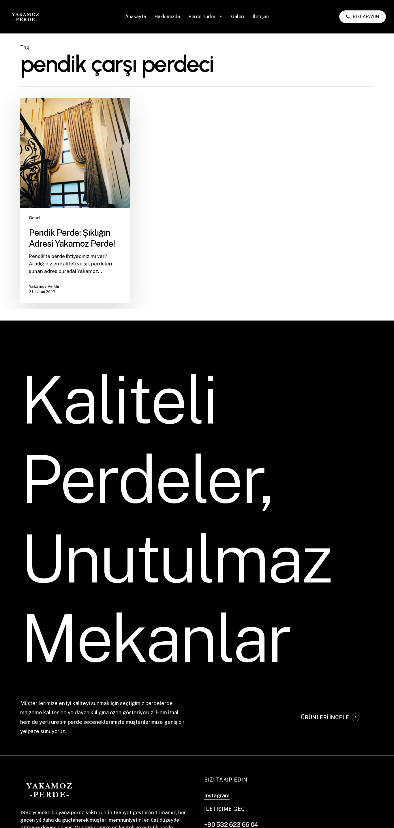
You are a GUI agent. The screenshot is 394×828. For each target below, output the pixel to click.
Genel (35, 218)
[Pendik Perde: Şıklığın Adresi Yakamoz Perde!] (75, 200)
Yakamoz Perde (44, 286)
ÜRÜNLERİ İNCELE (325, 717)
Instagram (217, 796)
